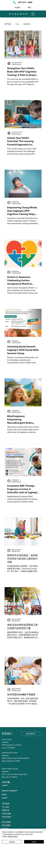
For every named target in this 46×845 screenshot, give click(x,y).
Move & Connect (9, 790)
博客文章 (5, 810)
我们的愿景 (6, 822)
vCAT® (5, 785)
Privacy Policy (12, 836)
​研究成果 (5, 803)
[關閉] (43, 831)
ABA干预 (6, 782)
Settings (12, 842)
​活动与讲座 (6, 813)
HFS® (4, 794)
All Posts (7, 24)
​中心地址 (5, 807)
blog (17, 24)
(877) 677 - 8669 (25, 2)
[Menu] (33, 14)
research (26, 24)
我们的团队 (6, 825)
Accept (34, 842)
